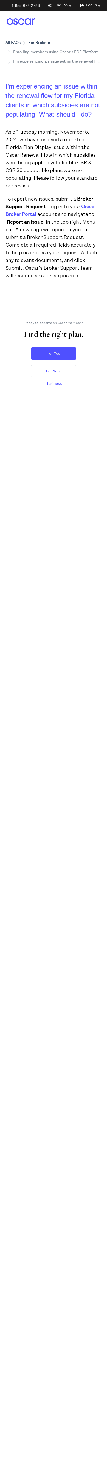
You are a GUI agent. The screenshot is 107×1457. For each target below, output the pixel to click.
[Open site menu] (96, 22)
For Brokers (39, 43)
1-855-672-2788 (26, 5)
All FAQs (13, 43)
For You (53, 354)
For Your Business (54, 373)
